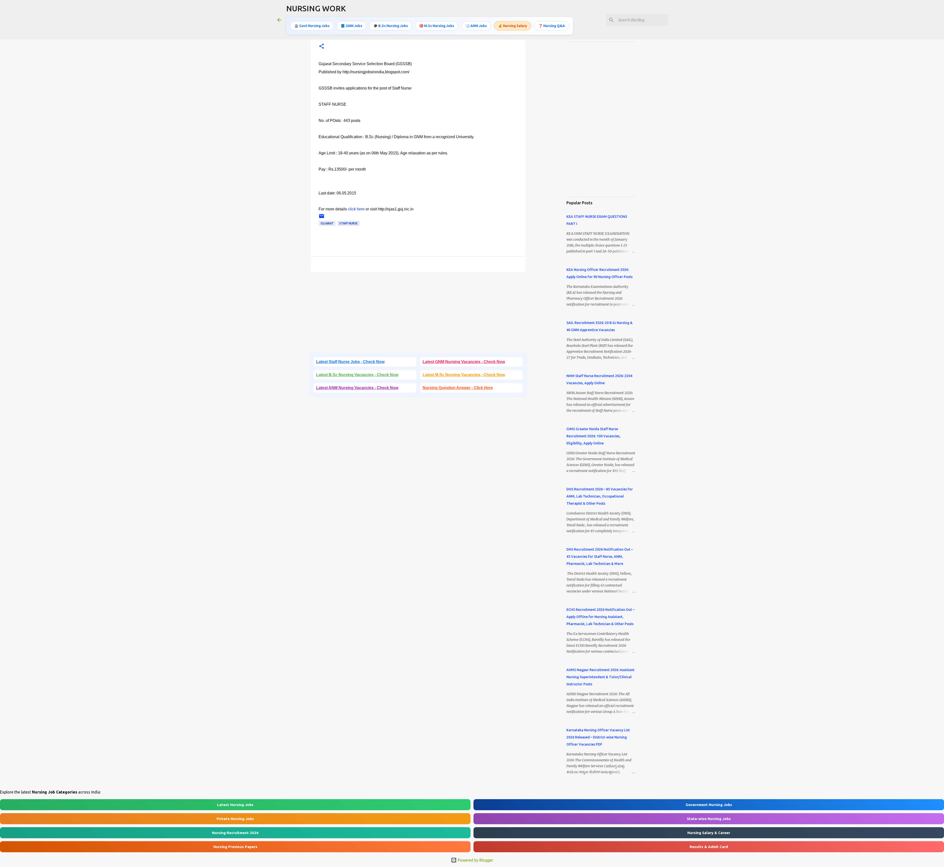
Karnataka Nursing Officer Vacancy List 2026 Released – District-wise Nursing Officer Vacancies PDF (598, 737)
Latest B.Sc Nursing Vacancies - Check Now (357, 375)
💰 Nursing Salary (512, 26)
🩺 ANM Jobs (476, 26)
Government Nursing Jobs (709, 805)
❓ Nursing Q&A (551, 26)
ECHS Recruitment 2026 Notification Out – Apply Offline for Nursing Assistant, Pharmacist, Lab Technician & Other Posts (600, 617)
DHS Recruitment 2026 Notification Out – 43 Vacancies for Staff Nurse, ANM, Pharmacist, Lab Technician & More (599, 556)
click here (356, 209)
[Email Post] (321, 218)
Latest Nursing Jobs (235, 805)
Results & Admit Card (709, 847)
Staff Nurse (348, 223)
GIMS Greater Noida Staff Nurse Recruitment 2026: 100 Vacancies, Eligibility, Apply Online (593, 436)
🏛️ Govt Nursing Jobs (311, 26)
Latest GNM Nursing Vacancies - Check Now (464, 362)
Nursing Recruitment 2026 (235, 833)
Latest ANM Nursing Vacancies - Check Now (357, 388)
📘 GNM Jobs (351, 26)
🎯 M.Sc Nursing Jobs (436, 26)
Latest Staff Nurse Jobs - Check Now (350, 362)
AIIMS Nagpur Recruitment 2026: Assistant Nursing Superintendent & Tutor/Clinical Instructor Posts (600, 677)
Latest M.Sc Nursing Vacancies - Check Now (464, 375)
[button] (321, 46)
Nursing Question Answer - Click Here (458, 388)
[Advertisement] (418, 313)
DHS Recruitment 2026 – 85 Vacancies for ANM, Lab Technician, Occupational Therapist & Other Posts (599, 496)
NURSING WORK (316, 8)
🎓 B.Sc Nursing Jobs (390, 26)
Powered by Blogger (475, 860)
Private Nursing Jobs (235, 819)
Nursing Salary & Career (708, 833)
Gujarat (327, 223)
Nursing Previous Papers (235, 847)
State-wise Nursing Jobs (709, 819)
